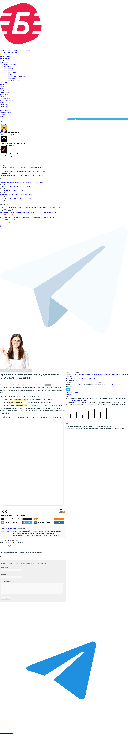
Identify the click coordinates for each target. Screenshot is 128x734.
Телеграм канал (4, 114)
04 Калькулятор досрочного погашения (11, 70)
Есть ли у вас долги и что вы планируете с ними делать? (16, 50)
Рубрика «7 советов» (6, 112)
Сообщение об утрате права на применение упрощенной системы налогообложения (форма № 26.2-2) (30, 208)
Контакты (3, 102)
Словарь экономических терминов (10, 52)
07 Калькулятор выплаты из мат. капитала (12, 76)
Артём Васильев (28, 384)
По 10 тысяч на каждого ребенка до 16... (11, 190)
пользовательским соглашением (76, 400)
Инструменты (4, 62)
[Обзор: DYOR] (4, 128)
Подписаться (27, 518)
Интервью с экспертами (7, 100)
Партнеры (125, 374)
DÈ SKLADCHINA (4, 143)
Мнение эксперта (89, 378)
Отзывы (10, 135)
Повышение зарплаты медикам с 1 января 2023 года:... (16, 186)
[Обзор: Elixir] (4, 150)
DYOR (1, 133)
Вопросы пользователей (7, 110)
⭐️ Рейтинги (3, 54)
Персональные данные (101, 374)
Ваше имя (4, 567)
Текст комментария (7, 581)
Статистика (80, 378)
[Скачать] (5, 210)
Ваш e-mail (5, 574)
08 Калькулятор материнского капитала (11, 78)
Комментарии (43, 384)
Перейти (3, 546)
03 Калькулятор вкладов (7, 68)
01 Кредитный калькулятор (8, 64)
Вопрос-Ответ (4, 94)
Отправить (99, 382)
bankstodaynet (4, 226)
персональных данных (107, 384)
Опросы (2, 96)
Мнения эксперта (5, 92)
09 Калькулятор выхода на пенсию (10, 80)
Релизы (96, 378)
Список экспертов (5, 98)
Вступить (59, 518)
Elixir (1, 154)
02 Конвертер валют (6, 66)
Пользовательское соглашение (75, 374)
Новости (2, 48)
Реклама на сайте (5, 104)
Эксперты (3, 84)
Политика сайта (89, 374)
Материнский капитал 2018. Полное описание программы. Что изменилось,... (22, 182)
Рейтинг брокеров (5, 58)
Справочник (3, 82)
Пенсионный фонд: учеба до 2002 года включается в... (16, 198)
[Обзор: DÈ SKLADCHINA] (4, 139)
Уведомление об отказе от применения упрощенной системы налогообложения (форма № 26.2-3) (28, 212)
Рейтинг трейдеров (5, 56)
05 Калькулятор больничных (8, 72)
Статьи (2, 60)
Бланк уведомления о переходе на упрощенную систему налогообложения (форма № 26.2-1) (27, 217)
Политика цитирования (114, 374)
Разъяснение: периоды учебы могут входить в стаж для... (16, 194)
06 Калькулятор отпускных (7, 74)
